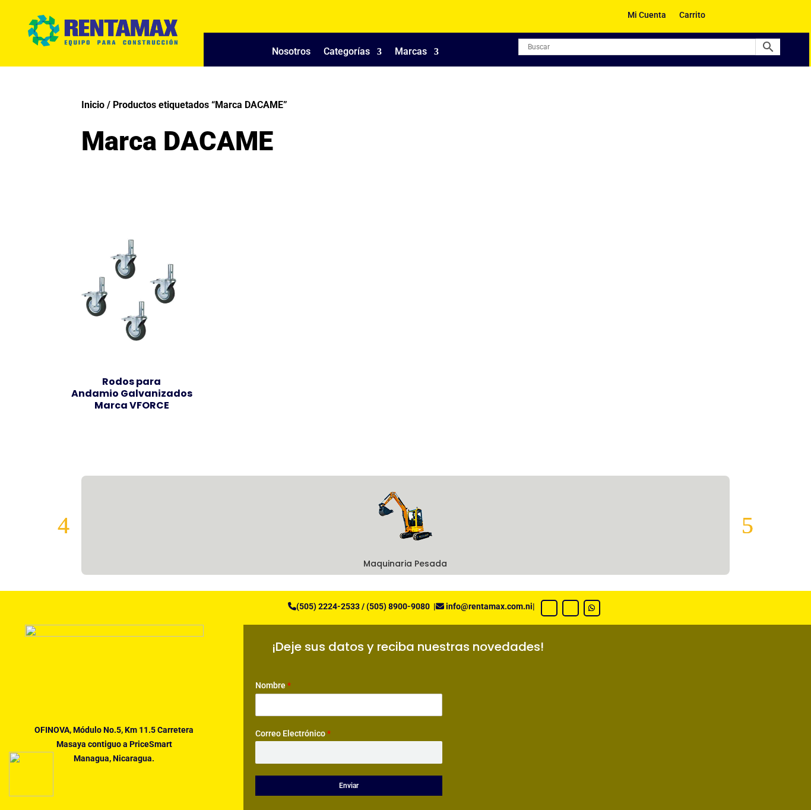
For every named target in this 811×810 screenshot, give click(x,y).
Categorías (347, 52)
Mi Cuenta (647, 15)
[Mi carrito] (731, 19)
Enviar (349, 785)
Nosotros (291, 52)
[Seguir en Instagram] (570, 608)
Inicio (92, 104)
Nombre (273, 685)
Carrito (692, 15)
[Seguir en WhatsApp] (592, 608)
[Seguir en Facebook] (549, 608)
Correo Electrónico (293, 733)
